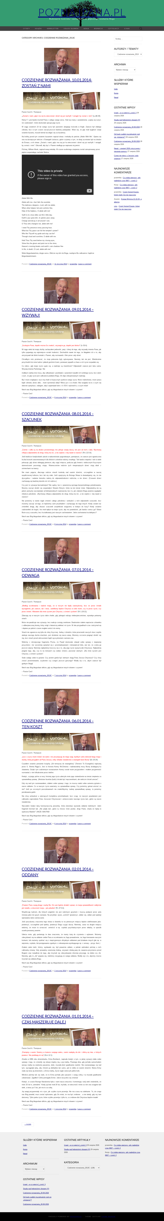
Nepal (116, 97)
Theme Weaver (108, 1216)
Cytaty (26, 28)
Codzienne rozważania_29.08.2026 (127, 127)
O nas (127, 28)
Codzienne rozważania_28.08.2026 (127, 141)
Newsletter (53, 28)
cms (115, 206)
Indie (116, 89)
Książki (38, 28)
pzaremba (73, 264)
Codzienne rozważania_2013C (40, 264)
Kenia (86, 28)
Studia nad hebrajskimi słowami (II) (127, 120)
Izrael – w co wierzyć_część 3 (125, 113)
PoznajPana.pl (82, 12)
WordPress (76, 1216)
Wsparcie (98, 28)
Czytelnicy (113, 28)
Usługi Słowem (71, 28)
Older (27, 1124)
